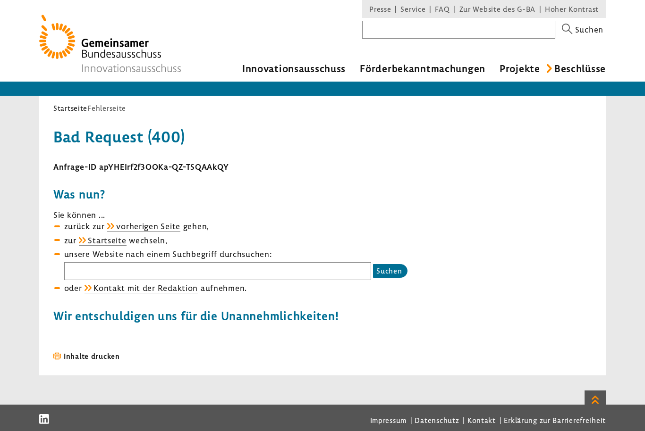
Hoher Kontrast (572, 9)
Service (412, 9)
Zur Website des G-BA (498, 9)
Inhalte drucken (92, 356)
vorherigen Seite (148, 226)
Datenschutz (437, 420)
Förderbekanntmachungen (422, 68)
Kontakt (481, 420)
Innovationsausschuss (294, 68)
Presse (380, 9)
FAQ (442, 9)
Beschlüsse (580, 68)
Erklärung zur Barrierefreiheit (555, 420)
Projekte (520, 68)
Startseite (70, 108)
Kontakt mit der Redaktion (145, 288)
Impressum (388, 420)
